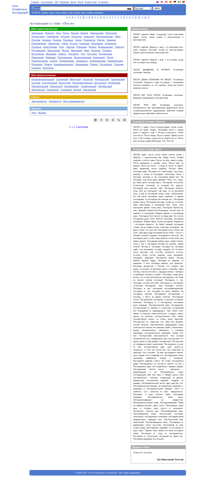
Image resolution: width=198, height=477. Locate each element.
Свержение (53, 36)
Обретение (54, 43)
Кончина (46, 40)
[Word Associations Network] (162, 2)
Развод (48, 64)
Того (83, 54)
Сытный (35, 83)
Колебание (97, 43)
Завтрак (70, 47)
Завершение (97, 33)
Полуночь (76, 36)
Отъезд (74, 43)
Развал (92, 47)
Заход (78, 40)
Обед (117, 36)
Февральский (102, 79)
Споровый (66, 90)
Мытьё (65, 50)
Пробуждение (66, 61)
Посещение (106, 64)
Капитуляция (50, 47)
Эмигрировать (39, 101)
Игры (80, 2)
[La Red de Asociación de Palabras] (170, 2)
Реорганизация (39, 61)
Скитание (84, 43)
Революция (37, 57)
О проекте (103, 2)
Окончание (37, 33)
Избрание (81, 47)
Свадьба (36, 68)
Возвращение (105, 47)
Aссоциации (47, 2)
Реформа (51, 57)
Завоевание (81, 64)
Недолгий (88, 79)
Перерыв (36, 47)
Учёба (64, 43)
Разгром (35, 40)
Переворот (82, 61)
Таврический (118, 79)
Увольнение (53, 50)
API (56, 2)
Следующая (82, 127)
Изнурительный (39, 86)
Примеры (64, 2)
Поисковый (52, 90)
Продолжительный (82, 83)
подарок (89, 12)
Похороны (37, 64)
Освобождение (98, 61)
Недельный (56, 86)
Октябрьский (105, 86)
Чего (34, 113)
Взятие (101, 40)
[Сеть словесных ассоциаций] (157, 2)
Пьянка (94, 64)
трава (70, 12)
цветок (64, 12)
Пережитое (89, 40)
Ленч (61, 47)
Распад (75, 33)
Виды (73, 2)
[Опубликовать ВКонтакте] (95, 120)
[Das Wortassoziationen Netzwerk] (175, 2)
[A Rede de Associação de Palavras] (183, 2)
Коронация (99, 57)
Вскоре (42, 113)
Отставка (92, 54)
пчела (57, 12)
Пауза (66, 33)
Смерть (62, 54)
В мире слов (91, 2)
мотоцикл (99, 12)
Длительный (38, 90)
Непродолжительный (42, 79)
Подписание (38, 36)
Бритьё (84, 33)
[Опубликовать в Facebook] (101, 120)
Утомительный (88, 86)
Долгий (77, 90)
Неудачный (114, 83)
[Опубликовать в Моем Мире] (124, 120)
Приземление (38, 43)
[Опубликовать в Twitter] (107, 120)
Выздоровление (82, 57)
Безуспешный (49, 83)
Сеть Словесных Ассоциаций (20, 9)
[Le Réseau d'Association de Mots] (166, 2)
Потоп (110, 57)
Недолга (49, 33)
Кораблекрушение (63, 64)
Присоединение (104, 36)
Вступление (37, 54)
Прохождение (64, 57)
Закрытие (89, 36)
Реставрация (38, 50)
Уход (58, 33)
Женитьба (48, 68)
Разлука (57, 40)
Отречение (110, 43)
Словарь (35, 2)
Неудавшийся (71, 86)
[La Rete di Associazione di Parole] (179, 2)
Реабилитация (115, 61)
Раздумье (68, 40)
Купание (65, 36)
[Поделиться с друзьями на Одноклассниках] (113, 120)
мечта (51, 12)
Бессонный (100, 83)
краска (77, 12)
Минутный (75, 79)
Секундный (62, 79)
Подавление (105, 54)
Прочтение (111, 33)
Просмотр (73, 54)
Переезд (119, 47)
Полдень (107, 50)
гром (83, 12)
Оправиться (55, 101)
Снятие (54, 61)
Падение (118, 64)
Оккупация (76, 50)
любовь (45, 12)
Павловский (89, 90)
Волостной (64, 83)
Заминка (111, 40)
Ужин (86, 50)
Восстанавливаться (74, 101)
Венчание (51, 54)
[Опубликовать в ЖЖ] (118, 120)
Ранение (95, 50)
